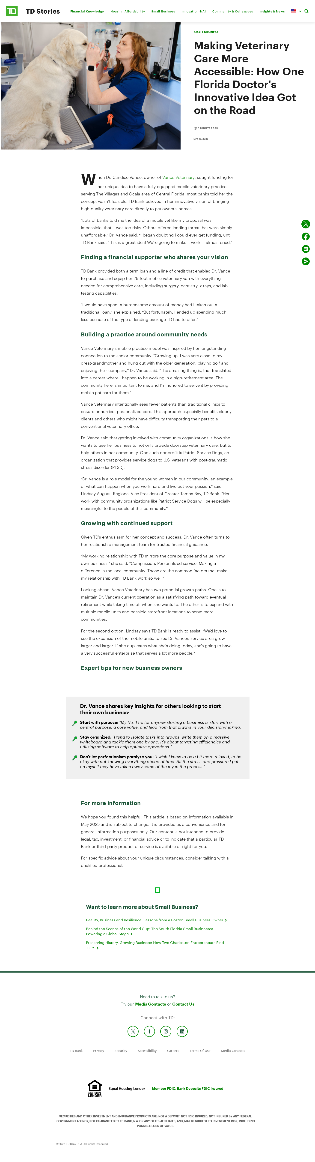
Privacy (98, 1050)
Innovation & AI (193, 11)
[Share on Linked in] (306, 249)
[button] (296, 11)
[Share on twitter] (306, 224)
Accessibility (147, 1050)
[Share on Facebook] (306, 236)
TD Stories (43, 11)
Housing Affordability (127, 11)
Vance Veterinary (178, 177)
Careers (173, 1050)
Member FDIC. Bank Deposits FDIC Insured (187, 1088)
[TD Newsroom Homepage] (12, 15)
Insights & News (272, 11)
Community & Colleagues (232, 11)
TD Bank (76, 1050)
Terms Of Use (200, 1050)
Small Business (163, 11)
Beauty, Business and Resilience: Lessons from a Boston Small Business (155, 920)
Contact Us (183, 1003)
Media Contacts (150, 1003)
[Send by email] (306, 261)
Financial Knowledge (87, 11)
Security (121, 1050)
